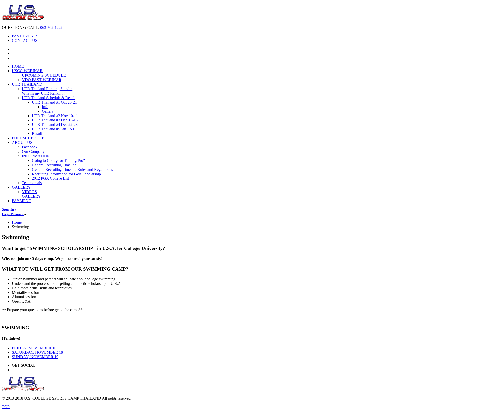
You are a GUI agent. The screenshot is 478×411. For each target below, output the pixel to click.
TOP (6, 407)
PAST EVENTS (25, 36)
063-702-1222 (51, 27)
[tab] (34, 348)
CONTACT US (24, 40)
